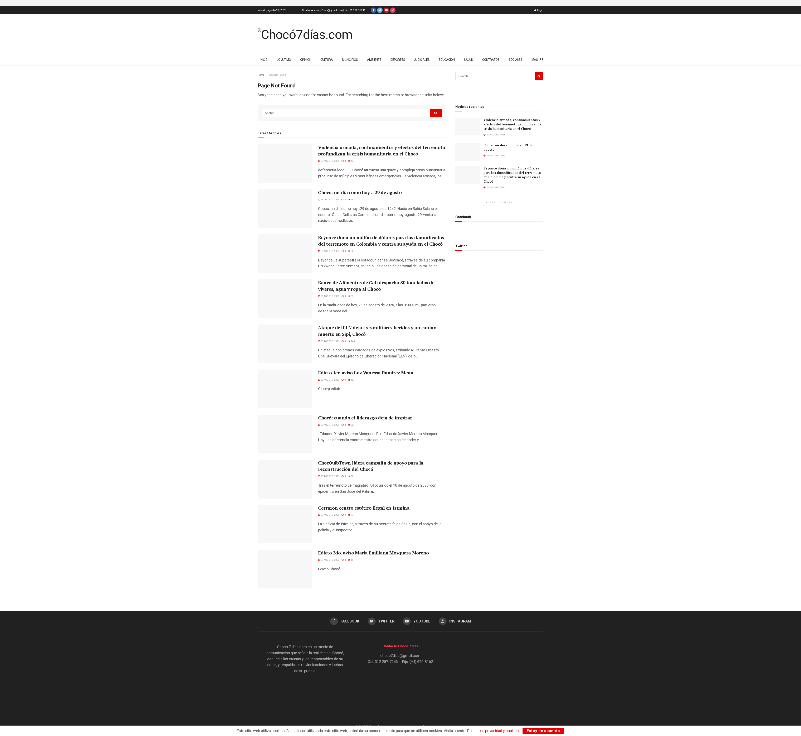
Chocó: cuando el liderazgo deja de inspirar (365, 418)
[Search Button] (436, 113)
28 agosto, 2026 (329, 251)
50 (351, 476)
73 (351, 515)
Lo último (284, 59)
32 (351, 296)
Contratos (491, 59)
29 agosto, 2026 (329, 161)
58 (351, 199)
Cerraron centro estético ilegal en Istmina (364, 508)
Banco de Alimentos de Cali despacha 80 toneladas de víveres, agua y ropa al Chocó (376, 285)
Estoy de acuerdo (543, 730)
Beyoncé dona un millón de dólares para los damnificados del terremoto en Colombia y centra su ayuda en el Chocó (381, 240)
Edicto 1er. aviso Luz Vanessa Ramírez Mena (365, 373)
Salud (468, 59)
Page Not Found (277, 74)
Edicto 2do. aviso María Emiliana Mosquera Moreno (373, 553)
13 (351, 161)
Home (261, 74)
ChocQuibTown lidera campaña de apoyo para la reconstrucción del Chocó (370, 466)
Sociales (515, 59)
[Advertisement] (496, 670)
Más (534, 59)
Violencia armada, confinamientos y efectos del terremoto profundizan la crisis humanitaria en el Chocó (381, 150)
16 (351, 560)
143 (352, 341)
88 (351, 251)
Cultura (326, 59)
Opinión (305, 59)
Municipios (350, 59)
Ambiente (374, 59)
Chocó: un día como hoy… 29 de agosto (360, 192)
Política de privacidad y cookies (493, 730)
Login (540, 10)
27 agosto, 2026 (329, 515)
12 (351, 380)
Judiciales (422, 59)
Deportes (397, 59)
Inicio (264, 59)
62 (351, 425)
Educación (447, 59)
